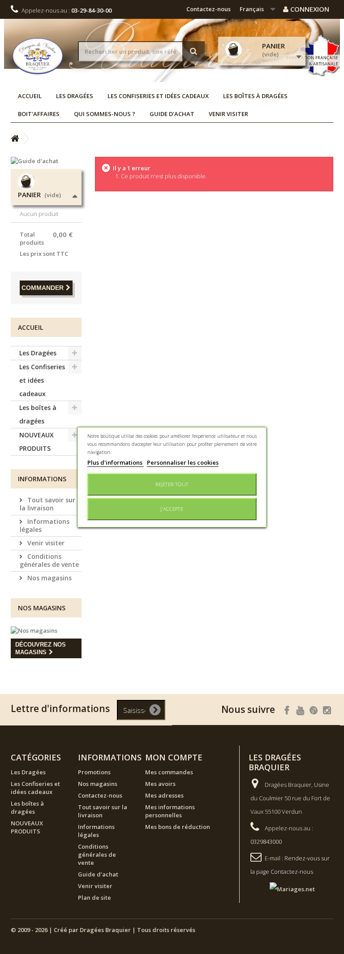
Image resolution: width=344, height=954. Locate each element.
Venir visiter (228, 114)
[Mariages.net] (283, 888)
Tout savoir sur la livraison (47, 504)
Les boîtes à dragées (255, 96)
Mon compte (173, 757)
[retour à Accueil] (14, 138)
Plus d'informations (115, 462)
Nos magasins (49, 578)
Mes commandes (169, 772)
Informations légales (44, 525)
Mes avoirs (160, 784)
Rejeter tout (172, 484)
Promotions (94, 772)
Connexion (308, 8)
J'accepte (171, 508)
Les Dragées (74, 96)
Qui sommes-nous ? (104, 114)
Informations (42, 479)
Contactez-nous (208, 9)
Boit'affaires (39, 114)
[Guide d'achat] (46, 161)
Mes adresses (164, 795)
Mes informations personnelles (170, 811)
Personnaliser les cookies (183, 462)
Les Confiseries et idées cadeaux (158, 96)
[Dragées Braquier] (37, 56)
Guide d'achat (172, 114)
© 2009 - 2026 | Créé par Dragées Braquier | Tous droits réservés (103, 930)
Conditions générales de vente (49, 560)
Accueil (30, 96)
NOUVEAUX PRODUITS (36, 442)
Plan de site (94, 898)
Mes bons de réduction (177, 827)
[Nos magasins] (46, 630)
